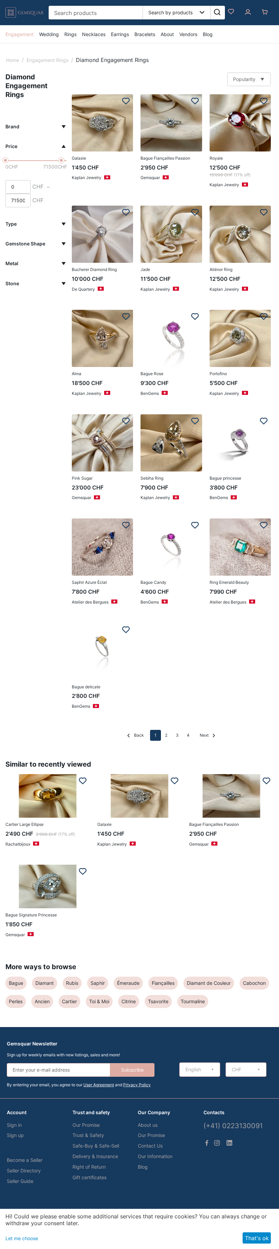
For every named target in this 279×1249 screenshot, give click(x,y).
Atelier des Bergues (90, 602)
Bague (16, 983)
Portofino (218, 373)
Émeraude (128, 983)
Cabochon (254, 983)
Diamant (44, 983)
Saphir (98, 983)
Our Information (155, 1156)
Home (12, 60)
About (167, 34)
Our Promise (86, 1125)
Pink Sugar (82, 478)
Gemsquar (150, 177)
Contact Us (150, 1146)
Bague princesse (225, 478)
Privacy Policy (137, 1084)
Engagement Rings (47, 60)
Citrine (128, 1001)
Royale (216, 158)
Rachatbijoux (17, 844)
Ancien (42, 1001)
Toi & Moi (99, 1001)
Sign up (15, 1135)
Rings (70, 34)
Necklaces (93, 34)
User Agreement (98, 1084)
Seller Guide (20, 1181)
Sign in (14, 1125)
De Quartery (83, 289)
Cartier (69, 1001)
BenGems (150, 393)
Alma (76, 373)
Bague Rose (152, 373)
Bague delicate (86, 686)
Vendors (188, 34)
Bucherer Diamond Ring (94, 269)
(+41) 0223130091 (233, 1126)
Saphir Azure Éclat (89, 582)
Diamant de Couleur (209, 983)
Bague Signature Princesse (31, 914)
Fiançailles (163, 983)
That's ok (257, 1238)
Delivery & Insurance (95, 1156)
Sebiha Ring (152, 478)
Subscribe (132, 1070)
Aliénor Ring (221, 269)
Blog (208, 34)
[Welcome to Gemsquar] (24, 18)
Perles (15, 1001)
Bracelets (144, 34)
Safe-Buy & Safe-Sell (95, 1146)
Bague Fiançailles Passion (165, 158)
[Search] (217, 12)
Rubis (72, 983)
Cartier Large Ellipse (24, 824)
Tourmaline (193, 1001)
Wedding (49, 34)
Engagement (19, 34)
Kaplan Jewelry (86, 177)
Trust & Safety (88, 1135)
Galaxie (79, 158)
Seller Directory (24, 1170)
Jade (145, 269)
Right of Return (89, 1167)
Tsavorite (158, 1001)
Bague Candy (153, 582)
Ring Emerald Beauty (229, 582)
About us (148, 1125)
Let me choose (21, 1238)
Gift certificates (89, 1177)
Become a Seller (25, 1160)
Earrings (120, 34)
